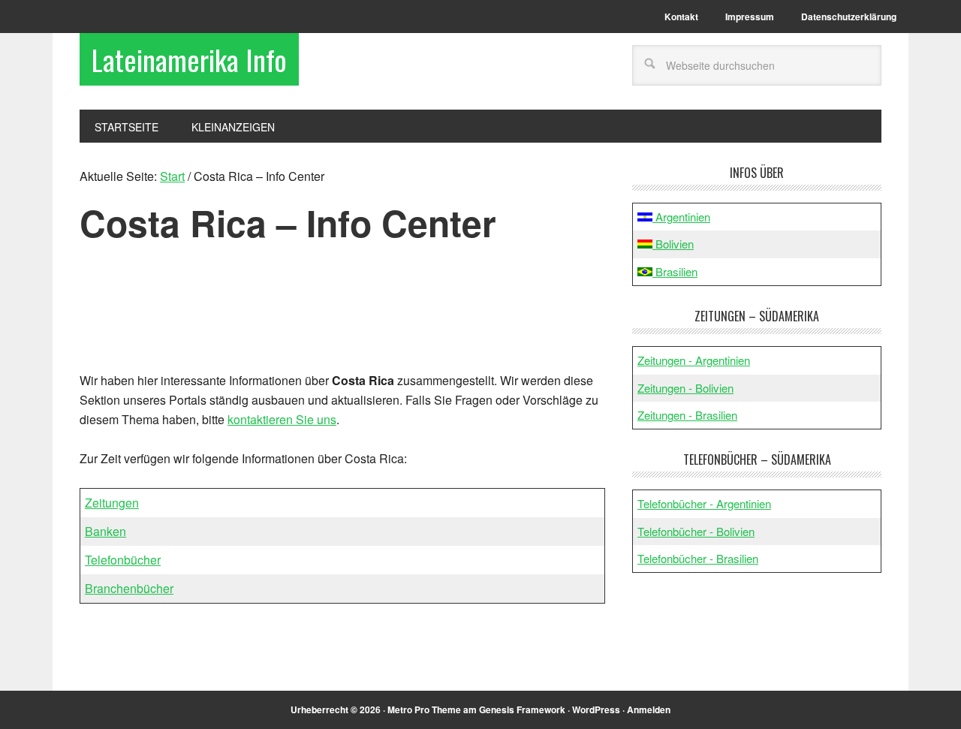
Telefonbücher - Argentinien (704, 503)
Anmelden (648, 709)
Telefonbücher (123, 559)
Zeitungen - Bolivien (685, 388)
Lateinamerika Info (189, 59)
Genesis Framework (522, 709)
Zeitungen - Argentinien (693, 360)
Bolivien (673, 244)
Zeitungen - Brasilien (687, 415)
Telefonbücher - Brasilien (697, 558)
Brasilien (674, 271)
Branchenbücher (129, 588)
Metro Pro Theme (424, 709)
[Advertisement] (343, 313)
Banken (105, 531)
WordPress (596, 709)
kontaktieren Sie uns (281, 419)
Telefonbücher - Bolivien (696, 531)
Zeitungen (112, 502)
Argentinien (681, 216)
